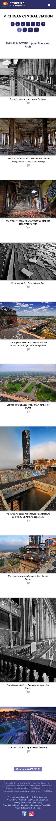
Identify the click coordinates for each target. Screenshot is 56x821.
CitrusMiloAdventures (17, 4)
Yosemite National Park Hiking (28, 808)
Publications (24, 800)
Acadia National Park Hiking (39, 805)
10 (30, 29)
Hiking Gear (19, 802)
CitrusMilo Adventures (25, 786)
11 (36, 29)
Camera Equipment (39, 800)
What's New (12, 800)
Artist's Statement (39, 797)
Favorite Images (33, 802)
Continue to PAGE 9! (28, 769)
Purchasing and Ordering (19, 797)
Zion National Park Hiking (14, 805)
